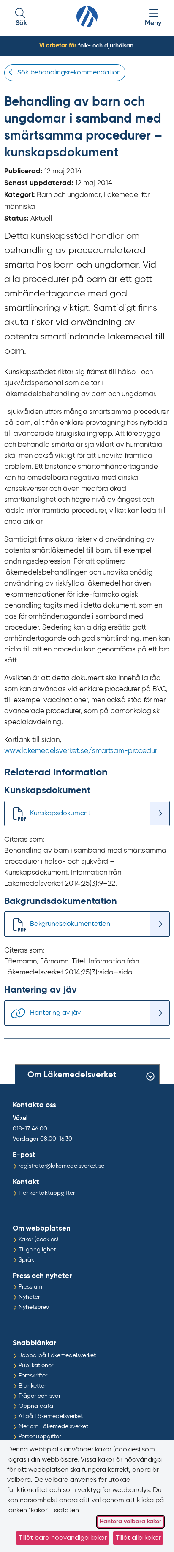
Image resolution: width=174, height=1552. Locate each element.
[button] (21, 17)
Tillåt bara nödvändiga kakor (63, 1538)
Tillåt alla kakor (138, 1538)
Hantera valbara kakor (130, 1522)
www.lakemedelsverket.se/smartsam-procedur (80, 751)
